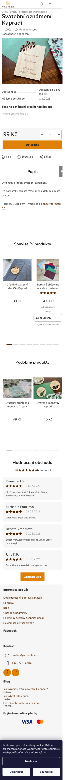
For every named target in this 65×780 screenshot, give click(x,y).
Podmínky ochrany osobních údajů (23, 618)
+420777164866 (22, 663)
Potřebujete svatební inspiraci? (21, 703)
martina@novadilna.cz (25, 655)
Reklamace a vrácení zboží (18, 623)
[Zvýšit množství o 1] (59, 134)
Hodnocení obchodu (32, 462)
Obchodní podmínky (15, 613)
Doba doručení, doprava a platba (22, 598)
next (61, 277)
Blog (6, 608)
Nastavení (31, 761)
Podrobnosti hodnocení (15, 34)
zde (44, 752)
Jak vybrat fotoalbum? (16, 696)
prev (3, 277)
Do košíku (32, 145)
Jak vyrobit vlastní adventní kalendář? (25, 689)
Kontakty (8, 603)
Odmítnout (16, 772)
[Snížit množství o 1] (42, 134)
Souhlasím (46, 772)
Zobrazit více (32, 577)
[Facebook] (7, 672)
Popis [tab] (33, 171)
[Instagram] (15, 672)
